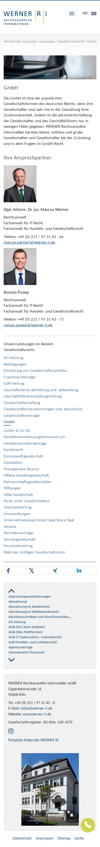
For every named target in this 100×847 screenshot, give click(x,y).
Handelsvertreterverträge (25, 444)
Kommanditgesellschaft (23, 456)
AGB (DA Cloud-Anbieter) (26, 627)
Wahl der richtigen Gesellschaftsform (34, 552)
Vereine (10, 527)
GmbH (91, 42)
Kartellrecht (13, 450)
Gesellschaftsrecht (71, 42)
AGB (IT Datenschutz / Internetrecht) (35, 637)
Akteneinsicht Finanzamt (26, 652)
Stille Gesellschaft (18, 495)
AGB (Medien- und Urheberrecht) (32, 642)
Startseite (29, 42)
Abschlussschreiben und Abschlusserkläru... (40, 617)
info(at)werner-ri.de (36, 709)
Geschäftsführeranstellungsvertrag (33, 396)
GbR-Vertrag (14, 384)
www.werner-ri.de (37, 714)
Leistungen (47, 42)
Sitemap (64, 838)
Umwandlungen (17, 514)
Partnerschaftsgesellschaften (27, 482)
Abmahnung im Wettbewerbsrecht (33, 612)
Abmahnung (17, 602)
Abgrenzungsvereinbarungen (29, 597)
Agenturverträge (20, 647)
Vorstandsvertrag (18, 546)
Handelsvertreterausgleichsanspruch (34, 437)
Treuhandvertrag (18, 507)
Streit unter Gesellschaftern (27, 501)
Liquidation (13, 463)
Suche (79, 838)
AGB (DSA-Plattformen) (25, 632)
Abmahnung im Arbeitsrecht (29, 607)
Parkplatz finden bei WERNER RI (33, 740)
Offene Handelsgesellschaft (26, 475)
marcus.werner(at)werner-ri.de (29, 242)
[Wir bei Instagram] (10, 732)
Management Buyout (21, 469)
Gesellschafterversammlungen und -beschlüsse (43, 409)
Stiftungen (12, 488)
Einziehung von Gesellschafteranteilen (35, 371)
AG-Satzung (13, 358)
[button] (14, 571)
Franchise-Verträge (19, 377)
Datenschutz (22, 838)
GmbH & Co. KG (17, 431)
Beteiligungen (15, 364)
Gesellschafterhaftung (22, 403)
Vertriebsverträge (18, 533)
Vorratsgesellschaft (19, 540)
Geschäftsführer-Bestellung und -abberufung (41, 390)
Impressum (44, 838)
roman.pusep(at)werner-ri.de (28, 325)
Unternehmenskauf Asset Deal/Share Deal (39, 520)
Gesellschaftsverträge (22, 416)
